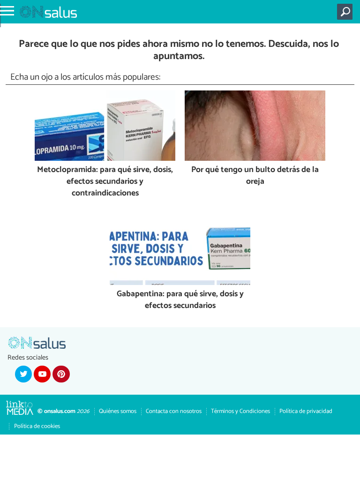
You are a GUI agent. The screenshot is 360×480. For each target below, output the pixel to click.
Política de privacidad (305, 411)
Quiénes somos (117, 411)
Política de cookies (37, 426)
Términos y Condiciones (240, 411)
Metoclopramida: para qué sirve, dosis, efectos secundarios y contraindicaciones (105, 182)
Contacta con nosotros (174, 411)
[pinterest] (60, 374)
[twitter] (23, 374)
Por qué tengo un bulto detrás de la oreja (255, 176)
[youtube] (42, 374)
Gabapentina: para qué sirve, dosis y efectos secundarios (180, 300)
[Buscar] (346, 12)
